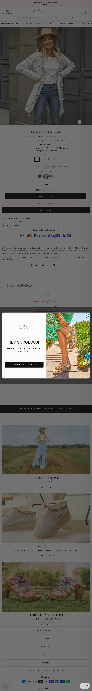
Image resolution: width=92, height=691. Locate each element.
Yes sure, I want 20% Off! (24, 365)
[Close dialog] (87, 316)
